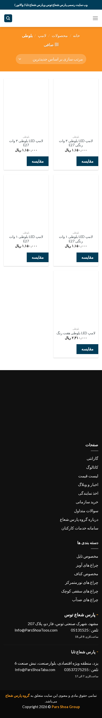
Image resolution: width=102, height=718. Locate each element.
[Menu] (95, 18)
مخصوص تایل (87, 556)
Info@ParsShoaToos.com (36, 630)
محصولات (60, 35)
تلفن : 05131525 (84, 630)
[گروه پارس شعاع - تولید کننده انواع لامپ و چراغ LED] (51, 18)
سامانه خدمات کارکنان (79, 528)
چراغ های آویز (87, 565)
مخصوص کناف (86, 573)
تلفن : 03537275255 (81, 669)
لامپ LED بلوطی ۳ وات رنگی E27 (76, 143)
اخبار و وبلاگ (88, 484)
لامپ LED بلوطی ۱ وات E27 (26, 239)
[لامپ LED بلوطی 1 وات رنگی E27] (75, 202)
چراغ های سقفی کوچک (79, 591)
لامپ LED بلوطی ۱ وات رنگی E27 (76, 239)
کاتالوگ (92, 467)
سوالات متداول (86, 510)
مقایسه (87, 161)
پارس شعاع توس (79, 614)
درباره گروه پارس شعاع (79, 519)
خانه (76, 35)
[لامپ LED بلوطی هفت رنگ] (75, 297)
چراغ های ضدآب (85, 599)
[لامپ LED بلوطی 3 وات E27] (26, 105)
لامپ (42, 35)
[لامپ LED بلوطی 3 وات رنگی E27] (75, 105)
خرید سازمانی (87, 501)
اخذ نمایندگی (88, 493)
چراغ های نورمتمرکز (81, 582)
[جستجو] (8, 18)
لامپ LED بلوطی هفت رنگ (75, 333)
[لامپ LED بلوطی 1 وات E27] (26, 202)
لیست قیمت (88, 475)
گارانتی (92, 458)
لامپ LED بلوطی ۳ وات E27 (26, 143)
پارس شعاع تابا (83, 651)
